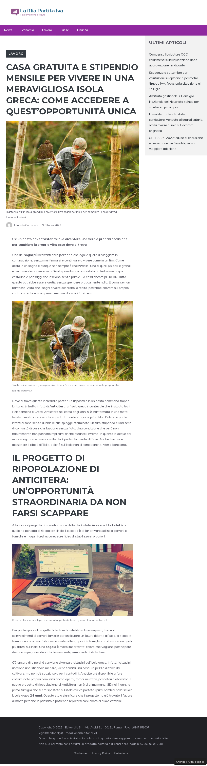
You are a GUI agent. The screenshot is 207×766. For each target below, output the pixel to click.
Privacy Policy (101, 753)
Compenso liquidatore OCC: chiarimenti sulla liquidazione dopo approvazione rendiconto (173, 59)
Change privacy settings (190, 761)
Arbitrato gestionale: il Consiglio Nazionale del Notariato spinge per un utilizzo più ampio (174, 101)
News (8, 30)
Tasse (64, 30)
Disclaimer (81, 753)
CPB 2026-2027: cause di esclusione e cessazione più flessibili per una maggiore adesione (176, 143)
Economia (27, 30)
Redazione (121, 753)
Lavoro (47, 30)
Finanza (82, 30)
